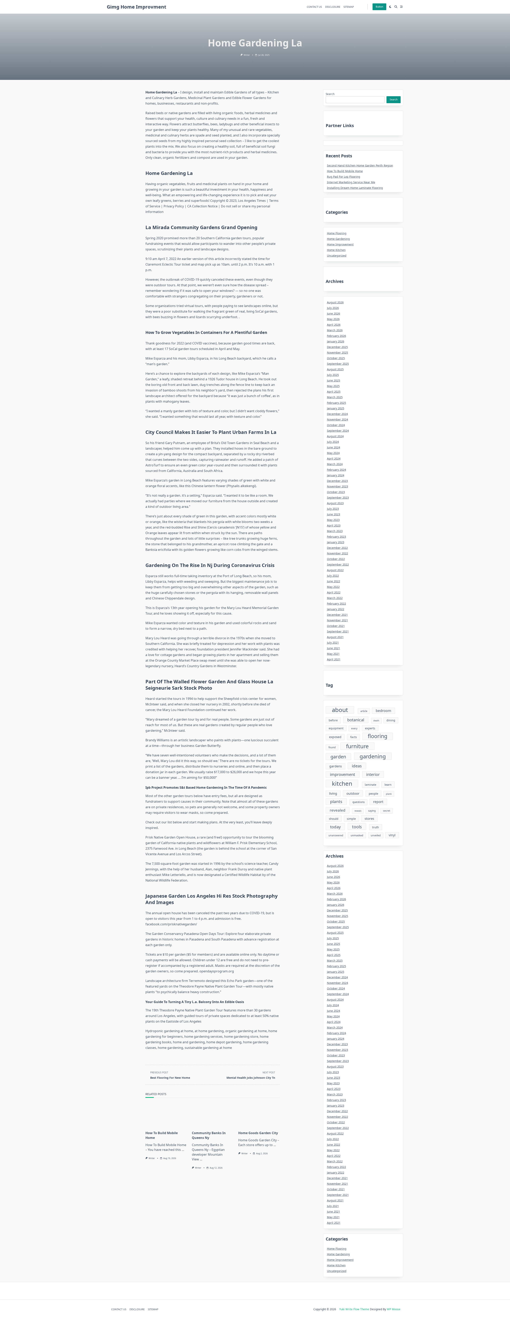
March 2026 (335, 330)
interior (373, 774)
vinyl (392, 835)
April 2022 (333, 592)
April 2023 (333, 525)
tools (357, 827)
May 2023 (333, 520)
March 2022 (335, 598)
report (378, 801)
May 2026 (333, 319)
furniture (357, 746)
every (354, 728)
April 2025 (333, 391)
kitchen (342, 783)
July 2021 (333, 642)
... (183, 1149)
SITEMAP (348, 7)
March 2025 (335, 397)
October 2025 (336, 358)
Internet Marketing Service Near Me (351, 182)
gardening (373, 756)
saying (372, 810)
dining (390, 720)
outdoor (352, 793)
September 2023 (338, 497)
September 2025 (338, 364)
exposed (335, 737)
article (363, 711)
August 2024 (335, 436)
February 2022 (336, 603)
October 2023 (336, 492)
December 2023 (337, 481)
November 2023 (337, 486)
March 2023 (335, 531)
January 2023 (335, 542)
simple (351, 819)
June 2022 (333, 581)
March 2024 (335, 464)
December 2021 (337, 615)
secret (386, 810)
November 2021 (337, 620)
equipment (336, 728)
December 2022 (337, 548)
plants (336, 801)
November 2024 (337, 419)
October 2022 (336, 559)
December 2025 (337, 347)
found (332, 747)
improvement (342, 774)
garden (338, 756)
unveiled (376, 835)
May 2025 (333, 386)
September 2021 (338, 631)
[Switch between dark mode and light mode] (390, 7)
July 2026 (333, 308)
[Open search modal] (395, 7)
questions (358, 802)
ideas (357, 766)
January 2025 (335, 408)
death (376, 720)
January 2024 (335, 475)
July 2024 (333, 442)
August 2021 (335, 637)
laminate (370, 784)
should (333, 819)
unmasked (357, 835)
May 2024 (333, 453)
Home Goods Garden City (258, 1133)
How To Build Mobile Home (345, 171)
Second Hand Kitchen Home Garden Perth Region (360, 165)
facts (353, 737)
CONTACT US (314, 7)
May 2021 (333, 654)
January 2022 (335, 609)
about (340, 710)
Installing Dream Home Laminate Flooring (355, 188)
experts (370, 728)
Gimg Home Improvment (136, 6)
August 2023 (335, 503)
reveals (357, 810)
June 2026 (333, 313)
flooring (377, 736)
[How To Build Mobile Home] (166, 1115)
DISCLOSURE (332, 7)
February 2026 (336, 336)
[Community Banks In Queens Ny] (212, 1115)
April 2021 (333, 659)
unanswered (336, 835)
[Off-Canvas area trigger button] (401, 7)
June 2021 (333, 648)
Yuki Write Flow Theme (354, 1309)
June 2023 (333, 514)
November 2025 (337, 352)
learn (387, 784)
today (335, 827)
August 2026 (335, 302)
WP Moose (393, 1309)
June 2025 (333, 380)
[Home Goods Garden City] (259, 1115)
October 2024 (336, 425)
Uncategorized (336, 255)
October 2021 (336, 626)
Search (330, 94)
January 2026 (335, 341)
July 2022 (333, 576)
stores (369, 818)
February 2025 (336, 403)
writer (247, 55)
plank (389, 793)
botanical (355, 720)
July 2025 (333, 375)
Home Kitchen (336, 250)
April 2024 (333, 458)
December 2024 (337, 414)
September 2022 (338, 564)
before (333, 720)
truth (375, 827)
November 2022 (337, 553)
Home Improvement (340, 244)
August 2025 (335, 369)
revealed (337, 810)
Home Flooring (336, 233)
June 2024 (333, 447)
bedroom (383, 710)
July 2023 (333, 509)
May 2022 (333, 587)
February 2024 (336, 470)
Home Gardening (338, 239)
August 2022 (335, 570)
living (333, 793)
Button (379, 6)
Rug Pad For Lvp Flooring (343, 176)
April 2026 (333, 325)
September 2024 (338, 430)
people (373, 793)
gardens (335, 766)
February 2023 (336, 536)
